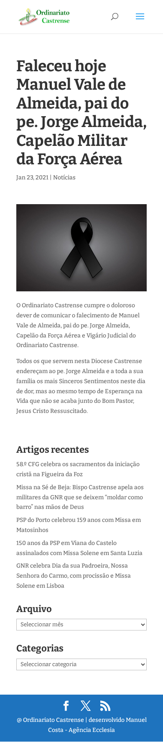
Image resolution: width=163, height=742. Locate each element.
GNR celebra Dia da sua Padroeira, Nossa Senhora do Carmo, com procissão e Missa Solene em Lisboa (73, 575)
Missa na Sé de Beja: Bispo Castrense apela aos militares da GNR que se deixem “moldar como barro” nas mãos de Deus (80, 497)
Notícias (64, 177)
